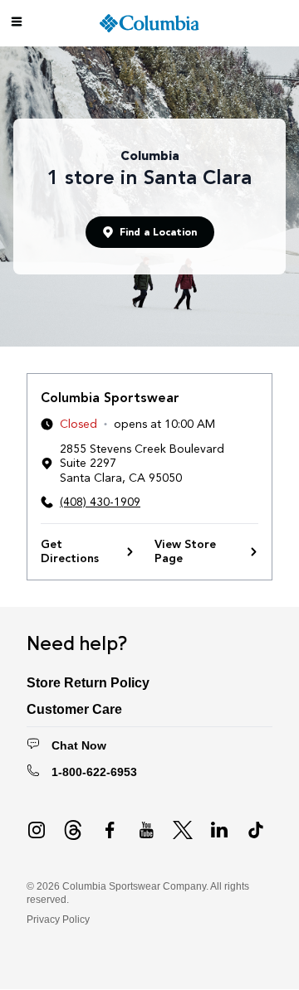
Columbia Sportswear (110, 397)
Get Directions (70, 551)
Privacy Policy (58, 919)
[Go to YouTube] (146, 830)
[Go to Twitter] (183, 830)
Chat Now (78, 745)
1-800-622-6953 (94, 772)
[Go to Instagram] (37, 830)
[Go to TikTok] (256, 830)
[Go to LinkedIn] (219, 830)
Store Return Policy (88, 683)
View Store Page (185, 551)
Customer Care (74, 709)
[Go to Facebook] (110, 830)
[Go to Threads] (73, 830)
